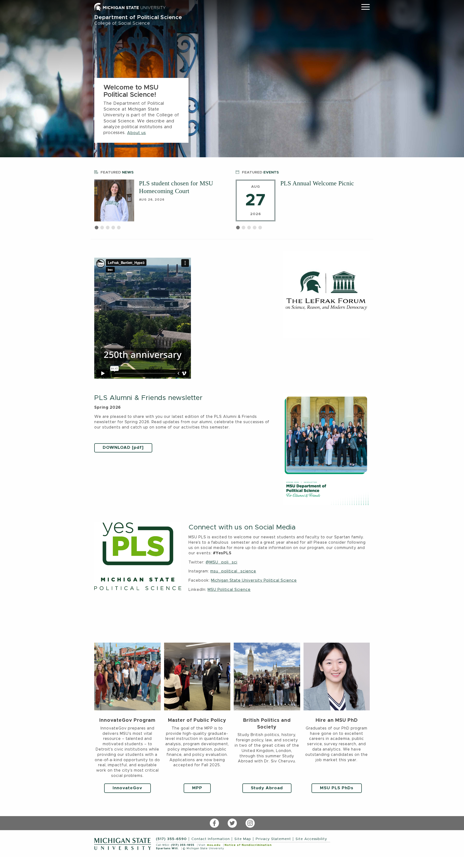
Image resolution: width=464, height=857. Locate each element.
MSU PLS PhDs (336, 788)
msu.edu (213, 845)
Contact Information (210, 839)
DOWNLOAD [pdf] (123, 447)
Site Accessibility (311, 839)
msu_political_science (233, 571)
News (117, 172)
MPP (197, 788)
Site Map (242, 839)
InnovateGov (127, 788)
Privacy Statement (273, 839)
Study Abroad (267, 788)
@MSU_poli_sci (221, 562)
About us (136, 133)
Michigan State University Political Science (254, 580)
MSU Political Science (229, 590)
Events (260, 172)
